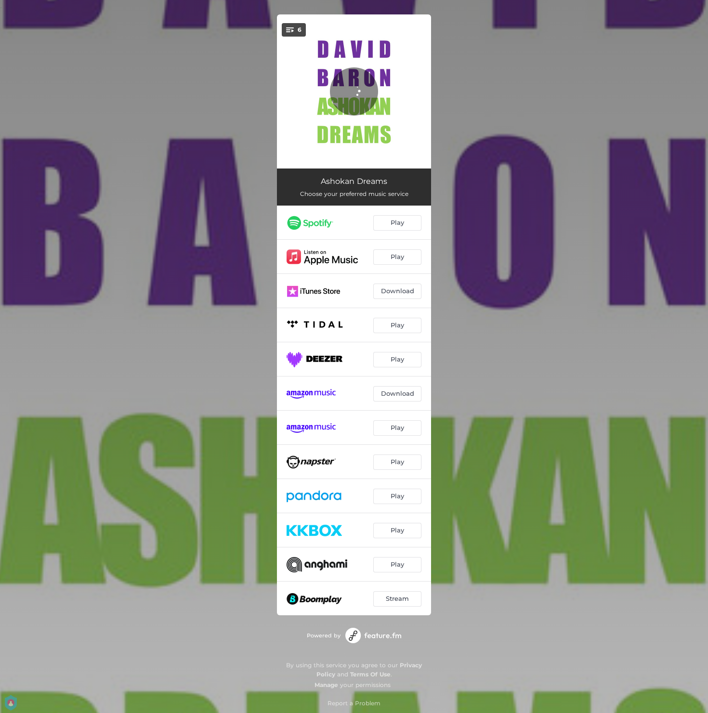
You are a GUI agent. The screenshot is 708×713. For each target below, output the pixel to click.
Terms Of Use (370, 674)
